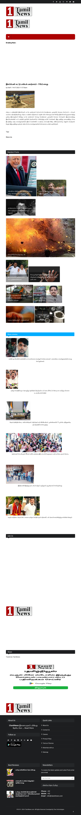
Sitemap (45, 752)
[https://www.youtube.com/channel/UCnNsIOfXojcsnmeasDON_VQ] (40, 23)
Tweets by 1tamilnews (13, 657)
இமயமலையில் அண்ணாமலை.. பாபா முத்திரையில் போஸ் (16, 278)
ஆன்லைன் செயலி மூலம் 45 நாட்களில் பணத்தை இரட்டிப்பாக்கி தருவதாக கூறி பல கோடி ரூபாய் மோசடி (40, 454)
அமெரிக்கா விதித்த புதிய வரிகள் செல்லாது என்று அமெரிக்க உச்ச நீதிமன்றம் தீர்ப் (20, 192)
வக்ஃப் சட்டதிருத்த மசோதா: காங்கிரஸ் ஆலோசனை (49, 192)
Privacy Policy (47, 739)
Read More (29, 728)
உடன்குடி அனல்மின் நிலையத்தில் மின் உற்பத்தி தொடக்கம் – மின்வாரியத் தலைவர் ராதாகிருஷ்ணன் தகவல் (28, 794)
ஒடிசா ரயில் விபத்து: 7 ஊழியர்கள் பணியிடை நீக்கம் (44, 299)
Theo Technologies (59, 809)
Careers (45, 734)
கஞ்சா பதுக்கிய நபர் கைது (44, 320)
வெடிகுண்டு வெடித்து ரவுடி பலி (16, 254)
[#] (40, 611)
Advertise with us (48, 747)
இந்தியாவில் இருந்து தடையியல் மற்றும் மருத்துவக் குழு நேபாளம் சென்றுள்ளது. (40, 485)
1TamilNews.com (29, 809)
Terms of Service (48, 743)
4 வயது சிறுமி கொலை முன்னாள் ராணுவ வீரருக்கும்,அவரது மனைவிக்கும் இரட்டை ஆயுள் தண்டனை (43, 277)
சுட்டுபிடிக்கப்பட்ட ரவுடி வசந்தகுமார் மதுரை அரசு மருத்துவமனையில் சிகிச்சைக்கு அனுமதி (20, 210)
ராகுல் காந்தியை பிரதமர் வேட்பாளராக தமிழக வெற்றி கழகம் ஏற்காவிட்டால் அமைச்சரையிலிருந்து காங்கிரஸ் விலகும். (40, 517)
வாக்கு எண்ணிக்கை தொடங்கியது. (26, 770)
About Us (46, 725)
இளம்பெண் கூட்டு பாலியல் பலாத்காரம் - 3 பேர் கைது (27, 84)
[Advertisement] (40, 67)
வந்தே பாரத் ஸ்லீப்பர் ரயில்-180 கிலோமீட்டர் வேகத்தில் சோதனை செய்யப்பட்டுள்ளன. (17, 298)
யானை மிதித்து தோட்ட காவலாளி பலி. (18, 320)
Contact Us (46, 730)
